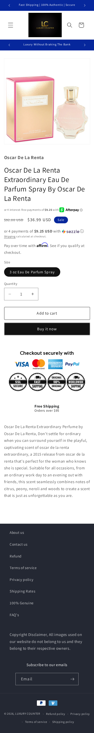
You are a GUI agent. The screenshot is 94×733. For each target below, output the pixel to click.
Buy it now (47, 328)
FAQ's (14, 614)
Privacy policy (21, 579)
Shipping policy (63, 722)
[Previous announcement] (9, 5)
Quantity (11, 283)
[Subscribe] (72, 679)
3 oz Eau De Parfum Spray (32, 271)
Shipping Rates (22, 591)
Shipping (10, 236)
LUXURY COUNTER (27, 714)
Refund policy (55, 714)
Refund (16, 556)
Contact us (18, 544)
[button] (10, 25)
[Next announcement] (85, 5)
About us (17, 532)
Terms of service (23, 567)
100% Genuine (22, 602)
